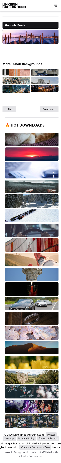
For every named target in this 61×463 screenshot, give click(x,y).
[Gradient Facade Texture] (16, 72)
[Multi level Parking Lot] (44, 89)
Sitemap (9, 438)
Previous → (49, 109)
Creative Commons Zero (35, 447)
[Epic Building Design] (44, 80)
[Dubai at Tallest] (16, 89)
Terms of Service (48, 438)
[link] (30, 37)
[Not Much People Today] (16, 80)
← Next (9, 109)
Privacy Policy (26, 438)
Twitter (51, 434)
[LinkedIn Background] (14, 5)
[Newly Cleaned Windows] (44, 72)
